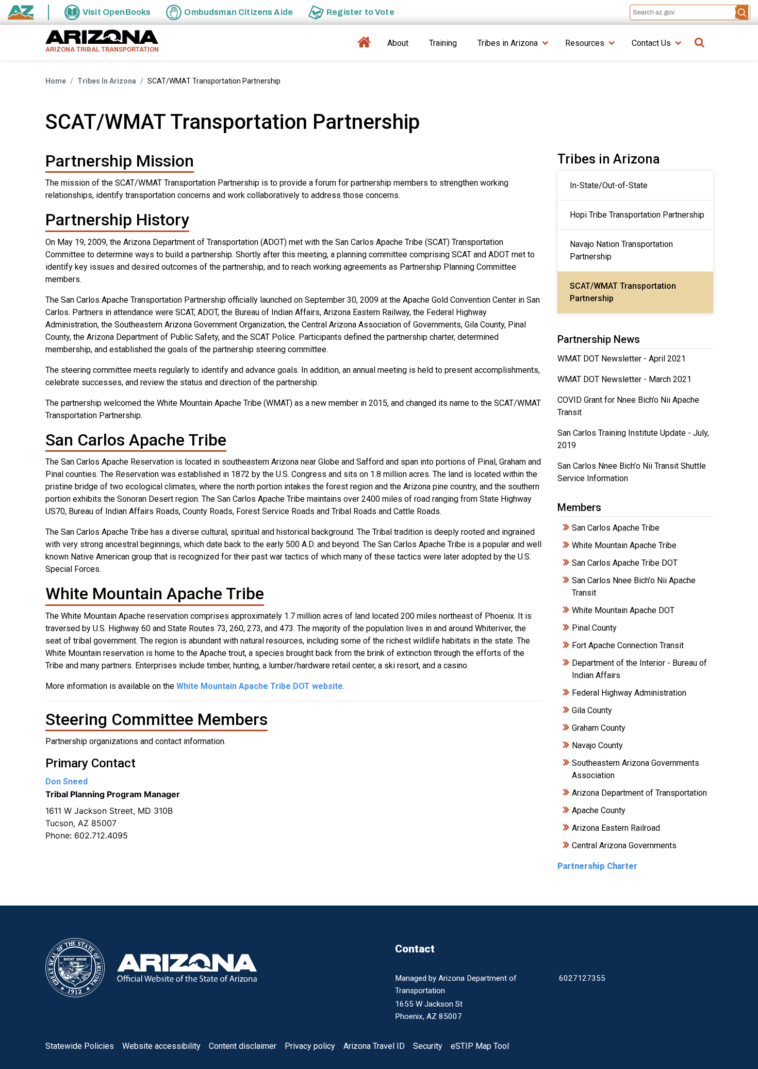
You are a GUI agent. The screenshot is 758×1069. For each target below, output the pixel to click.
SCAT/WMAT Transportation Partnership (624, 292)
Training (443, 43)
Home (364, 46)
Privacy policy (310, 1046)
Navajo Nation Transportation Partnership (622, 250)
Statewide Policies (79, 1046)
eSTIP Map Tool (480, 1046)
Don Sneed (66, 781)
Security (427, 1046)
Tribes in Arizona (507, 43)
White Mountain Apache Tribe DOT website (259, 686)
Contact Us (651, 43)
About (397, 43)
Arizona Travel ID (374, 1046)
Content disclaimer (242, 1046)
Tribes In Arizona (106, 81)
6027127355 (582, 978)
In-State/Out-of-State (609, 185)
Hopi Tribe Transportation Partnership (637, 215)
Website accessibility (161, 1046)
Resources (584, 43)
